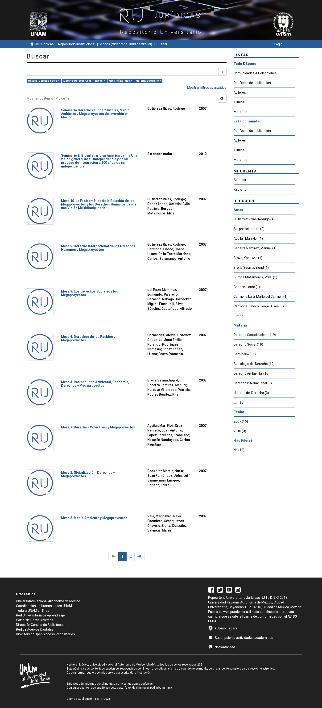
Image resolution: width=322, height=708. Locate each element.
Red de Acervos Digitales (35, 629)
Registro (240, 189)
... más (238, 316)
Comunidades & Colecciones (255, 73)
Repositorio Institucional (76, 44)
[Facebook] (211, 589)
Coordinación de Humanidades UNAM (44, 606)
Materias (240, 112)
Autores (240, 92)
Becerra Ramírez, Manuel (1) (255, 248)
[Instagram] (238, 589)
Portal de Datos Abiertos (34, 620)
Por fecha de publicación (252, 83)
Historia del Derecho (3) (251, 393)
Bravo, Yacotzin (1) (248, 258)
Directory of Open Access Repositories (45, 634)
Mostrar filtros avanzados (207, 87)
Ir (222, 72)
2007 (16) (241, 421)
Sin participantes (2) (249, 229)
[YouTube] (229, 589)
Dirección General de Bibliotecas (40, 625)
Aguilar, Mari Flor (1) (248, 238)
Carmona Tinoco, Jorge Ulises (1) (259, 306)
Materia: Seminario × (148, 80)
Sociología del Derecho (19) (254, 364)
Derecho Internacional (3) (253, 383)
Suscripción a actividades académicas (244, 638)
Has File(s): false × (120, 80)
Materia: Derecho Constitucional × (84, 80)
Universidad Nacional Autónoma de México (48, 601)
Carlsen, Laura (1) (247, 287)
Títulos (239, 102)
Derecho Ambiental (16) (251, 373)
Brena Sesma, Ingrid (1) (251, 267)
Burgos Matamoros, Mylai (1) (255, 277)
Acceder (240, 180)
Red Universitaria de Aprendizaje (40, 615)
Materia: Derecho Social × (44, 80)
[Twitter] (220, 589)
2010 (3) (240, 431)
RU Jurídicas (44, 44)
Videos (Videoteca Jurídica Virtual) (126, 44)
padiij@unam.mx (161, 687)
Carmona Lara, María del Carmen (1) (261, 296)
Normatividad (225, 647)
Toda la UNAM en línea (32, 610)
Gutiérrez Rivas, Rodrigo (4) (254, 219)
